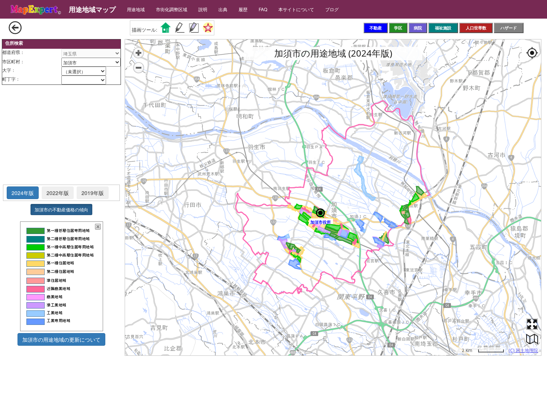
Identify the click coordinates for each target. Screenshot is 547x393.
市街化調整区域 (171, 9)
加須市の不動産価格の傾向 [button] (61, 209)
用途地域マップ (92, 9)
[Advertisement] (61, 135)
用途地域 (136, 9)
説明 (202, 9)
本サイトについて (296, 9)
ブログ (332, 9)
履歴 (243, 9)
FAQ (263, 9)
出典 (222, 9)
